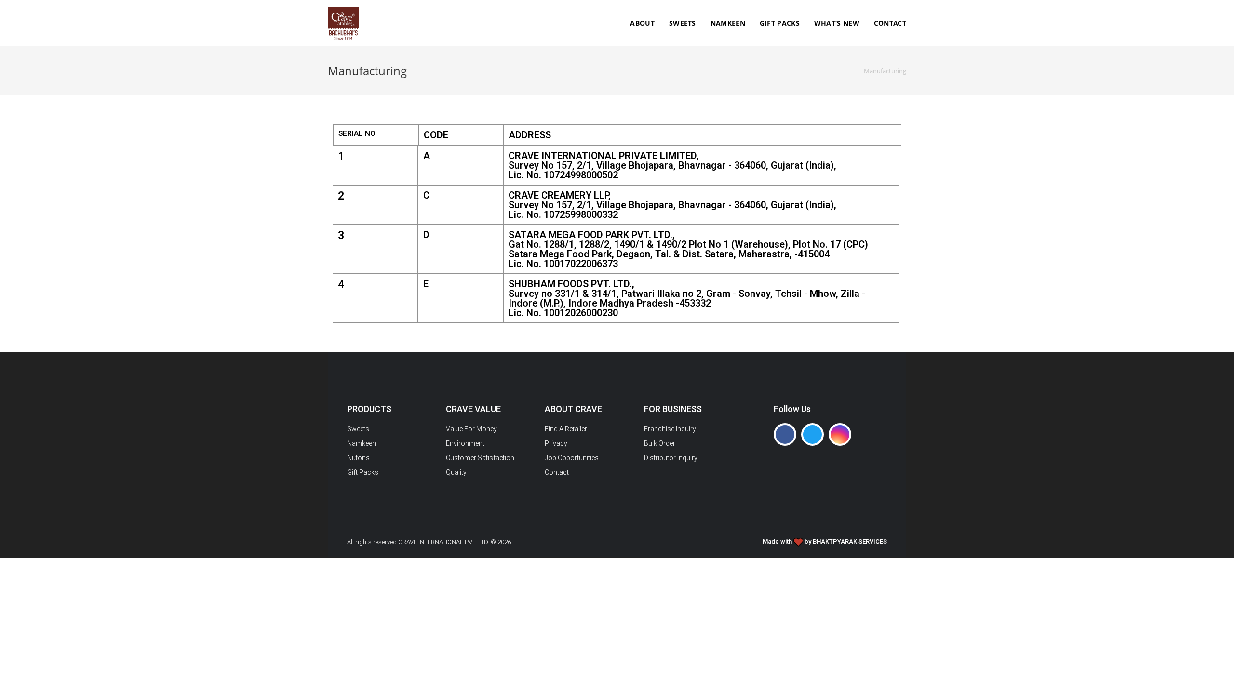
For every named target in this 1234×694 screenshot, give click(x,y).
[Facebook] (785, 434)
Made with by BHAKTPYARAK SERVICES (825, 541)
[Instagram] (840, 434)
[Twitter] (812, 434)
